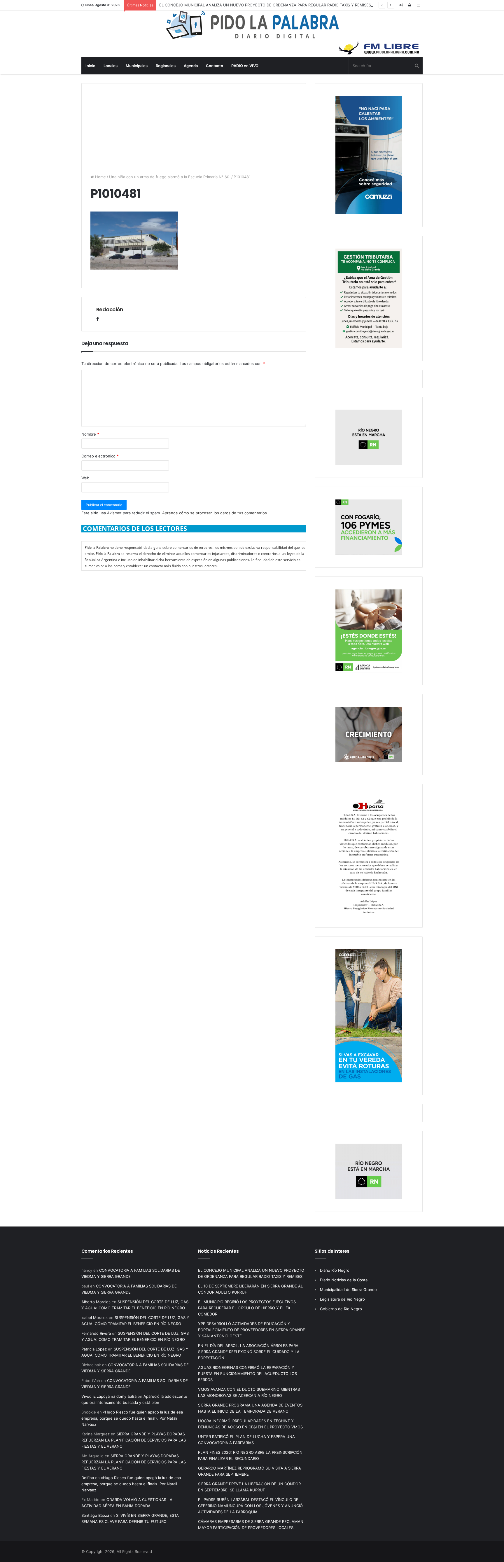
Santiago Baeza (95, 1515)
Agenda (191, 65)
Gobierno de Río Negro (341, 1308)
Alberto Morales (96, 1301)
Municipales (137, 65)
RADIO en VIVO (244, 65)
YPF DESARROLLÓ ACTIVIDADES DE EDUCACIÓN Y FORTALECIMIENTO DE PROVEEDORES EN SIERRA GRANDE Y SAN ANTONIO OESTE (251, 1329)
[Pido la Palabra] (252, 37)
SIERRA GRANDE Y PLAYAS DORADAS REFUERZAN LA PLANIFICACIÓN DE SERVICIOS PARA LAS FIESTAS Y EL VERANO (133, 1440)
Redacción (109, 309)
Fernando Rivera (96, 1333)
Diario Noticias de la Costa (344, 1280)
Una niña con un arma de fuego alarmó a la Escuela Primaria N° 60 (169, 176)
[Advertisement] (194, 124)
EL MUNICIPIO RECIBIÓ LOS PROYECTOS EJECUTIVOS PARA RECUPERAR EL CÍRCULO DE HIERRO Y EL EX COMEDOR (247, 1307)
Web (85, 478)
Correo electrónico (100, 456)
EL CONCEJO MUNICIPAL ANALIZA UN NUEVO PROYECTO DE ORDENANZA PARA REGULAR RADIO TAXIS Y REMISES (265, 5)
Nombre (90, 434)
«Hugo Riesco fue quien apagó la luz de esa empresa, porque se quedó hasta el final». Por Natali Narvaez (132, 1418)
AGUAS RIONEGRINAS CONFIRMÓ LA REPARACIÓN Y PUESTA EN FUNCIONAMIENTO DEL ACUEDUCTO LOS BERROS (247, 1373)
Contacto (214, 65)
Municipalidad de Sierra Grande (348, 1289)
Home (100, 176)
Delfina (87, 1477)
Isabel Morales (94, 1317)
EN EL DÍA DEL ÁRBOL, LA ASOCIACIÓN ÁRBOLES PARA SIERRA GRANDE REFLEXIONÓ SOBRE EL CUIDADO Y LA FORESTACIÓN (249, 1351)
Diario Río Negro (334, 1270)
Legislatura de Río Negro (342, 1299)
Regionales (166, 65)
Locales (111, 65)
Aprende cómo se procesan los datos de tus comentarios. (215, 513)
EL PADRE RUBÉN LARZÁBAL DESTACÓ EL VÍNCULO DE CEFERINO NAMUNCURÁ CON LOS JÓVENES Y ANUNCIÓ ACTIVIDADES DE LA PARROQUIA (250, 1505)
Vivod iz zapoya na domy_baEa (108, 1396)
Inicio (90, 65)
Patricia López (94, 1349)
